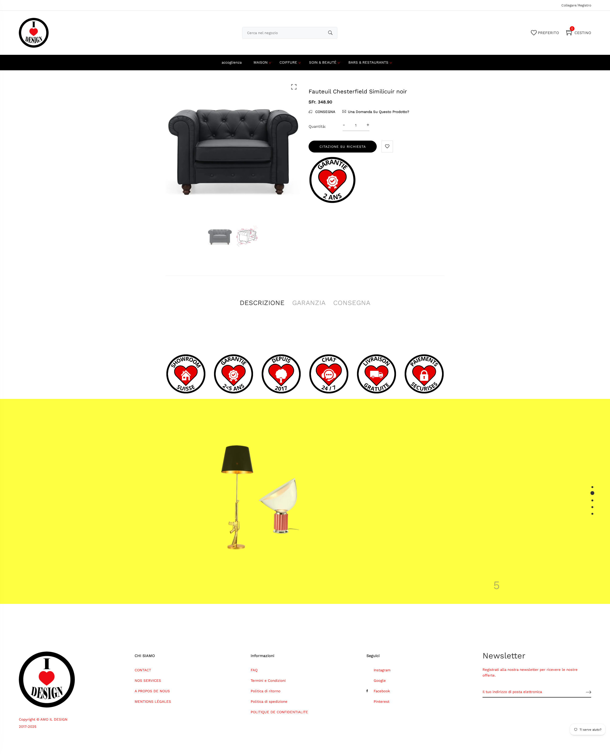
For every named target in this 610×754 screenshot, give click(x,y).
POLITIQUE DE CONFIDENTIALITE (279, 712)
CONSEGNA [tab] (351, 303)
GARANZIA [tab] (308, 303)
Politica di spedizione (269, 701)
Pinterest (381, 701)
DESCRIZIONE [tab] (262, 303)
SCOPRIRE (376, 549)
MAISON (261, 62)
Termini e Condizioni (268, 680)
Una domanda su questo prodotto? (378, 112)
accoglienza (232, 62)
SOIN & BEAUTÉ (322, 62)
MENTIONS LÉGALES (153, 701)
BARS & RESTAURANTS (368, 62)
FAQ (254, 670)
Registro (584, 5)
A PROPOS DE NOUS (152, 691)
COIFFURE (288, 62)
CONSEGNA (324, 112)
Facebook (382, 691)
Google (380, 680)
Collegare (568, 5)
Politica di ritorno (265, 691)
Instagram (382, 670)
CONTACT (143, 670)
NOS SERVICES (148, 680)
